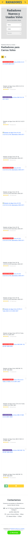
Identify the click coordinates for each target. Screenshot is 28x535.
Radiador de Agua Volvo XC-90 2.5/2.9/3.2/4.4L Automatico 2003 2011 (13, 157)
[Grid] (2, 57)
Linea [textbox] (9, 29)
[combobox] (14, 24)
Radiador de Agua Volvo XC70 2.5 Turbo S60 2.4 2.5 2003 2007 (13, 333)
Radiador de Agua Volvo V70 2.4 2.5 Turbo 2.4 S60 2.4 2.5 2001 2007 (14, 404)
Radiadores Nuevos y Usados (8, 44)
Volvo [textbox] (9, 25)
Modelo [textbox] (10, 33)
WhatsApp (14, 532)
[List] (5, 57)
